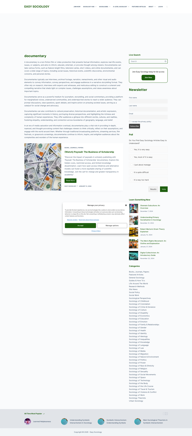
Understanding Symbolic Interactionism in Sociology (81, 421)
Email (131, 114)
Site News (133, 289)
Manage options (112, 225)
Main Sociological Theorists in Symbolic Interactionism (155, 421)
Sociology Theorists (137, 398)
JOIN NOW (77, 6)
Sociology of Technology (139, 380)
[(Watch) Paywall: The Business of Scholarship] (42, 167)
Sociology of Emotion (138, 322)
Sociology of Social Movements (142, 374)
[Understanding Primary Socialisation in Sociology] (133, 220)
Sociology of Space (137, 377)
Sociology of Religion (138, 368)
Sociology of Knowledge (139, 342)
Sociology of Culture (137, 310)
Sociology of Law (136, 348)
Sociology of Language (139, 345)
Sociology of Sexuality (138, 371)
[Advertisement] (96, 30)
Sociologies (103, 6)
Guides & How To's (137, 280)
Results (153, 189)
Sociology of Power (137, 363)
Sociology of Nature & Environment (144, 357)
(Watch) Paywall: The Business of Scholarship (89, 152)
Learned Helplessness (42, 421)
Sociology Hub (88, 6)
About (151, 6)
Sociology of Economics (139, 316)
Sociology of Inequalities (139, 339)
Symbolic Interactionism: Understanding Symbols (117, 421)
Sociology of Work (137, 395)
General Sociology (136, 278)
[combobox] (146, 61)
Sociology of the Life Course (141, 386)
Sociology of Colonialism (139, 304)
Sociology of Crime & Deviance (142, 307)
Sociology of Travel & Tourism (141, 389)
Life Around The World (138, 283)
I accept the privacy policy (141, 121)
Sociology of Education (139, 319)
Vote (164, 189)
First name (133, 98)
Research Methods (137, 286)
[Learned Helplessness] (27, 421)
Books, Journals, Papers (74, 147)
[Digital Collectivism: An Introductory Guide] (133, 255)
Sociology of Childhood (139, 301)
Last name (133, 106)
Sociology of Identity (138, 333)
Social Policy (134, 292)
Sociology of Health (137, 330)
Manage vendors (72, 219)
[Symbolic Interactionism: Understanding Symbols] (101, 421)
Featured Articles (139, 6)
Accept (80, 225)
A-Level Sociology (120, 6)
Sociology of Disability (138, 313)
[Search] (167, 6)
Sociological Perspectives (140, 298)
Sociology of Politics (137, 360)
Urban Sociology (136, 401)
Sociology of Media (137, 351)
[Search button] (165, 61)
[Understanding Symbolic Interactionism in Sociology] (64, 421)
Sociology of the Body (138, 383)
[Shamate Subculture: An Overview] (133, 208)
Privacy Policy (96, 231)
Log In (160, 6)
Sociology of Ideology (138, 336)
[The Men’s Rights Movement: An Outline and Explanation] (133, 243)
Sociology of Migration (138, 354)
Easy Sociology (36, 6)
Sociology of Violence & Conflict (142, 392)
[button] (126, 205)
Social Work (134, 295)
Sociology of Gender (137, 327)
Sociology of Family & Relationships (144, 324)
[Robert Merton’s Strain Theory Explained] (133, 232)
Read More (71, 181)
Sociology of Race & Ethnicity (141, 366)
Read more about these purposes (89, 219)
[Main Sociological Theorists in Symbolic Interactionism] (137, 421)
